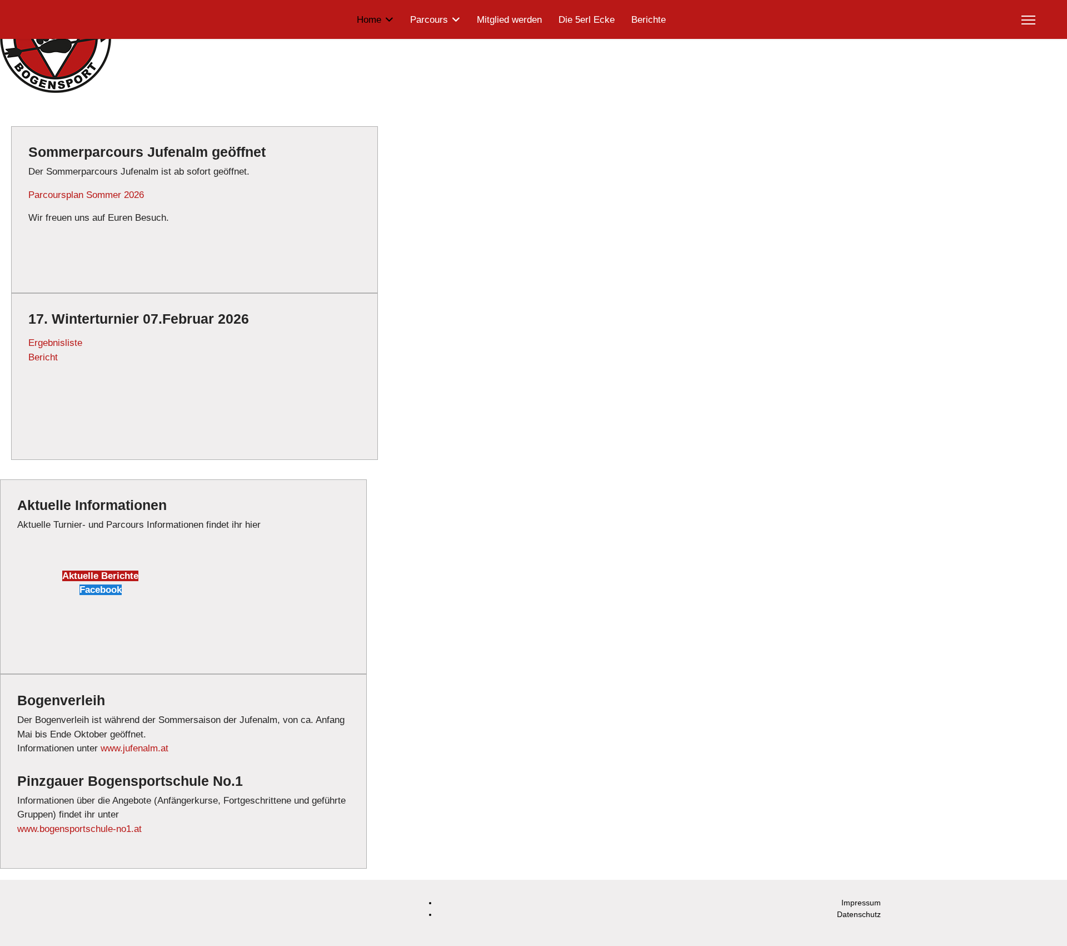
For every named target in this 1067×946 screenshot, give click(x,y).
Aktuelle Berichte (100, 576)
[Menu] (1028, 20)
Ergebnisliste (55, 343)
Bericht (43, 357)
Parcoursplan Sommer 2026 (86, 195)
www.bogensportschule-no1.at (79, 829)
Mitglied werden (509, 19)
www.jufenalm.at (134, 748)
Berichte (648, 19)
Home (369, 19)
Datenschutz (859, 914)
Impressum (861, 902)
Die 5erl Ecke (587, 19)
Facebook (100, 590)
